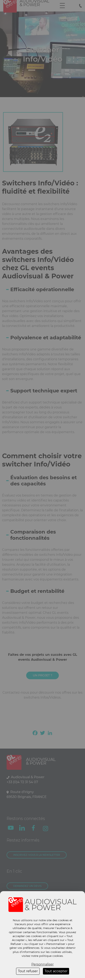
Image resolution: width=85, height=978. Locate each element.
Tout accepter (56, 971)
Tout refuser (28, 971)
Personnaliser (42, 964)
